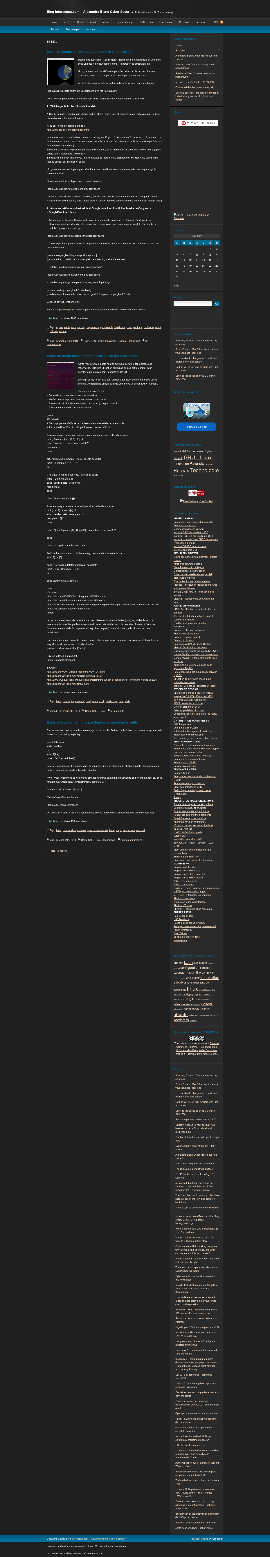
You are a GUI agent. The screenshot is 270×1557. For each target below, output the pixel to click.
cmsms (177, 968)
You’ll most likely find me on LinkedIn (195, 1163)
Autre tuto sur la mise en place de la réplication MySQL (193, 666)
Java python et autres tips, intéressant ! (195, 926)
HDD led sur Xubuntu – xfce (190, 1445)
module (178, 994)
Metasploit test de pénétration (189, 570)
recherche (199, 999)
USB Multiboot (181, 919)
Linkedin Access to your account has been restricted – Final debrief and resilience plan (195, 1128)
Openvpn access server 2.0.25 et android (197, 1413)
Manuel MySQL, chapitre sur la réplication (196, 654)
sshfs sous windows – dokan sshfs (194, 1527)
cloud (93, 22)
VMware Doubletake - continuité (190, 647)
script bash (129, 830)
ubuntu (62, 331)
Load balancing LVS (184, 619)
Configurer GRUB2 (183, 807)
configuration (189, 967)
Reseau (55, 29)
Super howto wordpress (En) (189, 734)
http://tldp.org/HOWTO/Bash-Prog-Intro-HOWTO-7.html (76, 671)
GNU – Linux (146, 22)
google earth (92, 327)
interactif (79, 701)
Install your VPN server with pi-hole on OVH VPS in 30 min (195, 1334)
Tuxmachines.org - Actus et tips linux (193, 804)
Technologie (72, 29)
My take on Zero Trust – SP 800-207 (194, 82)
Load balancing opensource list (190, 623)
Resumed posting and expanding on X (195, 1119)
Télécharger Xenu (183, 724)
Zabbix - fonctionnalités (186, 881)
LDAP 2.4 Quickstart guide (188, 832)
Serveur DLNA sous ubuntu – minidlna (195, 1522)
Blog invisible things (184, 577)
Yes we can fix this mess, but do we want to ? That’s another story (194, 1239)
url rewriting (200, 1015)
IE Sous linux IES (183, 828)
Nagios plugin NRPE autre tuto (190, 874)
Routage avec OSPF (185, 762)
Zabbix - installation (184, 884)
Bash (80, 22)
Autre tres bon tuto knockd (188, 563)
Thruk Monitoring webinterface (190, 902)
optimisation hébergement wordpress (193, 731)
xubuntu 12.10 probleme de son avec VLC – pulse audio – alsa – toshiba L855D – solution (195, 1492)
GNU (176, 978)
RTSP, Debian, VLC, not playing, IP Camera (194, 1175)
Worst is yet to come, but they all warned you (197, 1209)
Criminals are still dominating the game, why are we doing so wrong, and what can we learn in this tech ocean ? (196, 1249)
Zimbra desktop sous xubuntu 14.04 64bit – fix (197, 1481)
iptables (181, 982)
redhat (207, 999)
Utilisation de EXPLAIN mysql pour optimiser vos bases (192, 680)
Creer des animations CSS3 (188, 786)
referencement (182, 1004)
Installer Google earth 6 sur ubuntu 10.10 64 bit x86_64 (89, 51)
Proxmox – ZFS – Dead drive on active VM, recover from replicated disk (196, 1311)
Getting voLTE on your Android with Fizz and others (196, 368)
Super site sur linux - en (186, 856)
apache (178, 962)
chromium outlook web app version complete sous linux (193, 1429)
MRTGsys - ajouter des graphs (190, 891)
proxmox (200, 22)
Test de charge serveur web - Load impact (196, 738)
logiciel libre (210, 989)
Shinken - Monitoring (184, 898)
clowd (106, 22)
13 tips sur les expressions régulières (193, 825)
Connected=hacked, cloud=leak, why (195, 87)
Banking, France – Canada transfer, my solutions (196, 342)
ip (175, 982)
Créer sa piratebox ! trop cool (189, 710)
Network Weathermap (185, 766)
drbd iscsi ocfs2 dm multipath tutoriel (193, 616)
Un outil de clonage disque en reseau (193, 692)
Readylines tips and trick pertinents (192, 814)
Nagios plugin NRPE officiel (188, 877)
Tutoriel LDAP (181, 835)
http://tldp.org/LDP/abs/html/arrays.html (68, 683)
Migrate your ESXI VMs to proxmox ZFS (197, 1327)
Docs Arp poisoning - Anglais (189, 567)
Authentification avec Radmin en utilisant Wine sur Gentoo (197, 1464)
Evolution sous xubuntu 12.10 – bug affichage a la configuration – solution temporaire (195, 1505)
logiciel (202, 989)
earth (67, 327)
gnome (80, 327)
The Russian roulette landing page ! (194, 1168)
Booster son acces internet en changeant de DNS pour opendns (197, 1515)
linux (129, 327)
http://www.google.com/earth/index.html (68, 129)
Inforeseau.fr (180, 940)
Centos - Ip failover (184, 640)
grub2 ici (201, 807)
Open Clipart (180, 933)
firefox (200, 972)
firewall (210, 972)
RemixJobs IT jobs (184, 915)
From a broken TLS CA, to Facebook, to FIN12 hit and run (196, 1230)
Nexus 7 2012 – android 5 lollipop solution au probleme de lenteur (193, 1437)
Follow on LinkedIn (196, 426)
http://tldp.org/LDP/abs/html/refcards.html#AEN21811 (75, 675)
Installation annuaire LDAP (188, 839)
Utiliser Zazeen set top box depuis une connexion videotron (195, 1385)
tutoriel (206, 1009)
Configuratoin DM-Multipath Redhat (192, 644)
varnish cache (212, 1015)
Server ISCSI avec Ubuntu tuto (190, 699)
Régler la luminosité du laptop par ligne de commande (196, 1420)
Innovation (166, 22)
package (137, 327)
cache (203, 962)
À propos (180, 50)
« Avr (176, 285)
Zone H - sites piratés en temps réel (193, 574)
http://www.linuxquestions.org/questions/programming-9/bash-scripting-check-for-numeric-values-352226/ (102, 679)
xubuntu (193, 1020)
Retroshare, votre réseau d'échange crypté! (196, 748)
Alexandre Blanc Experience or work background (194, 74)
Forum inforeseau (183, 929)
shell (101, 701)
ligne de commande (97, 830)
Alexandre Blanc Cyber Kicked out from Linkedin (196, 57)
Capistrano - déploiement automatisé (193, 860)
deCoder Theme (199, 1538)
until (121, 701)
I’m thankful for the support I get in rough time (197, 1138)
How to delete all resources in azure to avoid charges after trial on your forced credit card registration (195, 1300)
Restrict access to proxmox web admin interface (196, 1319)
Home (54, 22)
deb (61, 327)
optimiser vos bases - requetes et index (195, 685)
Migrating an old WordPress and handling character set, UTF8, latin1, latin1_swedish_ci (197, 1219)
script (158, 327)
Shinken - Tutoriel (183, 905)
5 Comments (117, 711)
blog (195, 963)
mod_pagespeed (192, 994)
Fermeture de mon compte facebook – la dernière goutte (197, 1393)
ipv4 (189, 982)
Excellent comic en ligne (187, 936)
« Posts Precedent (57, 850)
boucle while (69, 830)
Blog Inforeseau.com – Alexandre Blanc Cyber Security (90, 11)
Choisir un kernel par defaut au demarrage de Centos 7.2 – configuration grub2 (197, 1404)
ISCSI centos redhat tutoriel (188, 703)
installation (119, 327)
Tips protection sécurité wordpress (192, 581)
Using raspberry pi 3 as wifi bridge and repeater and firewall (195, 1342)
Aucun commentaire (131, 840)
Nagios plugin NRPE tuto (187, 870)
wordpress (91, 29)
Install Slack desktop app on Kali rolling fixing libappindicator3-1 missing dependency (196, 1288)
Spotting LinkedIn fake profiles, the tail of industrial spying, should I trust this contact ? (197, 96)
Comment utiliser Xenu (186, 727)
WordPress (66, 1546)
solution (54, 331)
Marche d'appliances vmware (189, 529)
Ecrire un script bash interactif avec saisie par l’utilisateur (92, 355)
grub (189, 978)
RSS (215, 22)
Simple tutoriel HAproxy (186, 633)
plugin (189, 998)
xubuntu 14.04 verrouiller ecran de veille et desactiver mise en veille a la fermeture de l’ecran (196, 1454)
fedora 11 (191, 972)
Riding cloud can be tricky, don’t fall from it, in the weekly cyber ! (197, 1260)
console (81, 830)
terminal (140, 830)
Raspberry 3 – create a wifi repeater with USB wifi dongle (196, 1351)
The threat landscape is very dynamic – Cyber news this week (196, 1268)
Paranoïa (184, 22)
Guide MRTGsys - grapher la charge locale (196, 888)
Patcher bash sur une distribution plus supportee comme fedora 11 (195, 1473)
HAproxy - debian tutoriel (187, 637)
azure (67, 22)
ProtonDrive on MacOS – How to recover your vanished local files (197, 350)
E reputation (180, 793)
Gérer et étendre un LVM (187, 706)
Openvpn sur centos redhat (188, 752)
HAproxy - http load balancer (189, 630)
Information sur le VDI (185, 549)
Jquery (177, 797)
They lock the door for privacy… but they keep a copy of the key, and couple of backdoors (197, 1198)
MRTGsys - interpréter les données (192, 895)
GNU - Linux (97, 341)
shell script (111, 701)
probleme (149, 327)
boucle (66, 701)
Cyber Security (124, 22)
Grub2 (196, 978)
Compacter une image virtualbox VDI (193, 522)
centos (210, 963)
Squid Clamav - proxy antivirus (190, 818)
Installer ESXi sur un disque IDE (191, 532)
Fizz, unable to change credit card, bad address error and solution (196, 359)
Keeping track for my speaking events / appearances (196, 66)
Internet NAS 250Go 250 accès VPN (193, 696)
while (127, 701)
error (73, 327)
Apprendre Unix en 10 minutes (190, 821)
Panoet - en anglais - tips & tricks (191, 811)
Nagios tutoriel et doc (185, 867)
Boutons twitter (182, 773)
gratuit (183, 978)
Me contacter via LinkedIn (109, 1546)
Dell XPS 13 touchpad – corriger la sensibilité (193, 1376)
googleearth (106, 327)
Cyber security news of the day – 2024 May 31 (195, 1147)
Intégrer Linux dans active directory (192, 755)
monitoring (207, 994)
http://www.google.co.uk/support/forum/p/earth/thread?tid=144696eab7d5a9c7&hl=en (101, 309)
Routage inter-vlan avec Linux (189, 759)
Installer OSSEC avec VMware (190, 546)
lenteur (196, 982)
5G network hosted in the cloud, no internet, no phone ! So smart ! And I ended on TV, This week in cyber (194, 1186)
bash (58, 701)
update (191, 1015)
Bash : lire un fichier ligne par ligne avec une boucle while (92, 722)
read (88, 701)
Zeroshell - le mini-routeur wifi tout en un (195, 745)
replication (195, 1004)
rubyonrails (178, 1009)
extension (180, 972)
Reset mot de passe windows (189, 922)
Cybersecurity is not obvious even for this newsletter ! (195, 1277)
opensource (179, 999)
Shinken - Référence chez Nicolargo (193, 908)
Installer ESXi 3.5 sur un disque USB (193, 536)
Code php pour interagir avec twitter (192, 790)
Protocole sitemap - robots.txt (189, 783)
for (72, 701)
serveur (196, 1008)
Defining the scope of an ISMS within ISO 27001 (195, 377)
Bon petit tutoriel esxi (185, 525)
